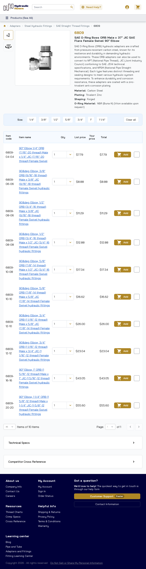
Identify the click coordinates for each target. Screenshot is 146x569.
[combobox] (53, 7)
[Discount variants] (70, 154)
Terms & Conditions (49, 521)
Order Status (45, 496)
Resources (14, 506)
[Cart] (138, 7)
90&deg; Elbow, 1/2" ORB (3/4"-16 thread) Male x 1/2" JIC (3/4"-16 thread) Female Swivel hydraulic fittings (34, 242)
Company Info (14, 486)
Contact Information (107, 504)
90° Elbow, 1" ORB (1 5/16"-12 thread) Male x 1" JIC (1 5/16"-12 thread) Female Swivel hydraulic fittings (34, 378)
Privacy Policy (46, 516)
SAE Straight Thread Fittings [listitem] (73, 26)
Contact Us (12, 491)
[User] (127, 7)
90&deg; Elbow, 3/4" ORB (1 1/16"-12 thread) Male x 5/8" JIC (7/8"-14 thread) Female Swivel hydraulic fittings (34, 324)
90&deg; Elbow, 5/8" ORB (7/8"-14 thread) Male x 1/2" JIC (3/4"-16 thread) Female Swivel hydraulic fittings (34, 269)
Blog (8, 542)
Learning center (17, 536)
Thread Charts (14, 512)
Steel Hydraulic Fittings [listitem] (38, 26)
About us (12, 481)
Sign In (42, 491)
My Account (47, 481)
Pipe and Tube (14, 546)
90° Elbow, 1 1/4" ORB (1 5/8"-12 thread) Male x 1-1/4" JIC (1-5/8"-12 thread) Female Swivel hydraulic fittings (34, 405)
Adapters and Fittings (18, 551)
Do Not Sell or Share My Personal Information (76, 563)
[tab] (8, 35)
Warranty (43, 526)
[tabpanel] (42, 57)
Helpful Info (47, 506)
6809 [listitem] (97, 26)
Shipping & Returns (49, 512)
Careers (10, 496)
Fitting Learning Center (19, 556)
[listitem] (5, 26)
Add (125, 154)
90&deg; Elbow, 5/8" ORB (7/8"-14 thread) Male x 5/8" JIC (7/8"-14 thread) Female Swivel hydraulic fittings (34, 296)
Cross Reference (15, 521)
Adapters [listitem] (15, 26)
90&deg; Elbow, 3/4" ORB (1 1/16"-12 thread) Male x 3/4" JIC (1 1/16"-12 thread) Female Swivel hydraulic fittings (34, 351)
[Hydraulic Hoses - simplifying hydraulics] (16, 7)
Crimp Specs (13, 516)
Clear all (131, 119)
